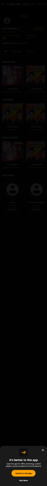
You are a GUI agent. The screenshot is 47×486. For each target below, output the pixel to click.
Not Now (23, 480)
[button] (23, 243)
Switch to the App (23, 473)
